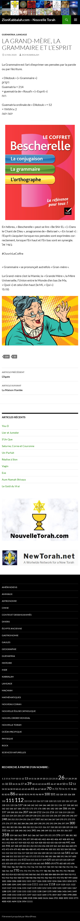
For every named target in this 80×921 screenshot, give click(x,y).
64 (29, 789)
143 (36, 805)
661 (38, 863)
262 (42, 819)
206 (21, 812)
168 (19, 808)
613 (24, 859)
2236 (19, 898)
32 (6, 783)
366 (33, 835)
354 (58, 830)
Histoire (7, 662)
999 (70, 878)
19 (41, 778)
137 (20, 805)
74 (63, 789)
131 (8, 805)
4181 (9, 901)
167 (15, 808)
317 (48, 827)
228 (27, 815)
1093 (24, 884)
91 (28, 794)
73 (59, 788)
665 (42, 863)
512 (7, 853)
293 (51, 823)
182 (52, 808)
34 (13, 784)
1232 (54, 888)
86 (12, 793)
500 (50, 849)
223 (7, 815)
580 (46, 856)
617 (40, 859)
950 (38, 878)
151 (56, 805)
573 (38, 856)
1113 (41, 884)
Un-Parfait (8, 452)
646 (27, 863)
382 (75, 835)
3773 (76, 898)
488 (31, 849)
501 (54, 849)
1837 (59, 894)
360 (15, 835)
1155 (24, 888)
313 (32, 827)
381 (71, 835)
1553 (14, 894)
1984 (64, 894)
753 (67, 867)
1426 (64, 891)
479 (15, 849)
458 (47, 846)
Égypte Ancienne (12, 628)
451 (28, 846)
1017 (34, 881)
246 (71, 815)
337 (12, 830)
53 (74, 784)
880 (46, 874)
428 (40, 842)
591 (62, 856)
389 (15, 839)
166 (11, 808)
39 (29, 783)
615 (32, 859)
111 (10, 800)
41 (36, 784)
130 (3, 805)
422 (32, 842)
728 (48, 867)
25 (56, 778)
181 (48, 808)
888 (54, 874)
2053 (9, 898)
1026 (39, 881)
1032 (49, 881)
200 (12, 812)
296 (59, 823)
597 (70, 856)
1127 (9, 888)
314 (36, 827)
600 (74, 856)
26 (61, 777)
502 (58, 849)
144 (40, 805)
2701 (56, 898)
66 (36, 789)
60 (17, 789)
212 (39, 812)
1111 (35, 884)
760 (3, 871)
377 (63, 835)
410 (72, 839)
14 (29, 778)
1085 (9, 884)
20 (44, 778)
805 (3, 874)
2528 (30, 898)
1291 (9, 891)
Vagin (5, 466)
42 (39, 784)
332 (75, 827)
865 (38, 874)
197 (4, 812)
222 (3, 815)
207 (25, 812)
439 (60, 842)
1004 (9, 881)
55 (6, 789)
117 (42, 801)
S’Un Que (7, 439)
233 (47, 815)
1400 (54, 891)
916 (11, 878)
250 (9, 819)
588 (58, 856)
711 (24, 867)
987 (66, 878)
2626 (45, 898)
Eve (4, 472)
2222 (14, 898)
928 (19, 878)
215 (47, 812)
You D (5, 425)
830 (19, 874)
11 (20, 778)
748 (60, 867)
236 (55, 815)
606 (7, 859)
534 (55, 853)
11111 (30, 901)
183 (56, 808)
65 (32, 788)
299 (67, 823)
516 (19, 853)
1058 (69, 881)
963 (50, 878)
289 (36, 823)
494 (42, 849)
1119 (58, 884)
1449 (74, 891)
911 (74, 874)
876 (42, 874)
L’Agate (13, 374)
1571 (24, 894)
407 (60, 839)
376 (58, 835)
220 (69, 812)
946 (34, 878)
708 (21, 867)
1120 (63, 884)
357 (70, 830)
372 (50, 835)
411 (4, 842)
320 (56, 827)
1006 (14, 881)
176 (39, 808)
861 (34, 874)
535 (58, 853)
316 (44, 827)
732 (56, 867)
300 (72, 823)
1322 (29, 891)
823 (15, 874)
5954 (24, 901)
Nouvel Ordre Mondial (16, 718)
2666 (51, 898)
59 (14, 789)
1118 (52, 884)
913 (3, 878)
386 (12, 839)
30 (75, 778)
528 (43, 853)
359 (12, 835)
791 (61, 871)
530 (47, 853)
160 (72, 805)
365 (29, 835)
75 (66, 789)
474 (11, 849)
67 (39, 789)
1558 (19, 894)
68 (42, 789)
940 (31, 878)
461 (55, 846)
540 (62, 853)
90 (25, 794)
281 (15, 823)
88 (20, 794)
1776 (49, 894)
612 (19, 859)
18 (38, 778)
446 (8, 846)
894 (58, 874)
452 (32, 846)
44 (45, 784)
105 (65, 794)
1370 (49, 891)
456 (43, 846)
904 (66, 874)
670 (52, 863)
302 (8, 827)
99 (42, 794)
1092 (19, 884)
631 (3, 863)
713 (28, 867)
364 (25, 835)
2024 (4, 898)
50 (63, 783)
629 (72, 859)
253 (17, 819)
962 (46, 878)
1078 (4, 884)
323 (60, 827)
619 (44, 859)
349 (46, 830)
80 (75, 789)
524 (35, 853)
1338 (39, 891)
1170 (34, 888)
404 (48, 839)
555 (19, 856)
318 (52, 827)
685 (65, 863)
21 (47, 778)
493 (38, 849)
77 (69, 789)
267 (53, 819)
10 (17, 778)
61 (20, 789)
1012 (24, 881)
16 (35, 778)
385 (7, 839)
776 (37, 871)
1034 (54, 881)
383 (3, 839)
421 (28, 842)
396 (24, 839)
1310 (19, 891)
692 (69, 863)
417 (16, 842)
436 (56, 842)
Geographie (9, 649)
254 (21, 819)
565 (27, 856)
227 (23, 815)
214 (6, 356)
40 (33, 784)
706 (13, 867)
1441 (69, 891)
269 (57, 819)
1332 (34, 891)
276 (7, 823)
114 (30, 801)
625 (61, 859)
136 (15, 805)
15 (32, 778)
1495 (4, 894)
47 (55, 784)
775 (33, 871)
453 (36, 846)
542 (72, 853)
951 (42, 878)
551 (11, 856)
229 (31, 815)
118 (46, 801)
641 (23, 863)
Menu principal (75, 19)
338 (16, 830)
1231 (49, 888)
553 (15, 856)
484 (23, 849)
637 (19, 863)
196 (73, 808)
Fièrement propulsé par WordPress (19, 916)
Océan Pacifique (12, 731)
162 (3, 808)
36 (19, 784)
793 (65, 871)
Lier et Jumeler (10, 432)
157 (64, 805)
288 (31, 823)
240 (63, 815)
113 (26, 801)
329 (67, 827)
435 (52, 842)
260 (37, 819)
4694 (14, 901)
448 (16, 846)
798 (69, 871)
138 (24, 805)
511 (3, 853)
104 (61, 794)
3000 (61, 898)
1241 (59, 888)
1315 (24, 891)
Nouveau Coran (11, 704)
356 (66, 830)
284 (23, 823)
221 (72, 812)
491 (34, 849)
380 (67, 835)
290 (39, 823)
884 (50, 874)
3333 (71, 898)
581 (50, 856)
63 (26, 789)
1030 (44, 881)
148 (48, 805)
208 (31, 812)
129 (75, 801)
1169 (29, 888)
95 (34, 794)
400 (36, 839)
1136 (19, 888)
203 (16, 812)
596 (66, 856)
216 (52, 812)
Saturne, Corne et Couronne (18, 446)
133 (12, 805)
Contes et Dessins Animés (16, 614)
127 (71, 801)
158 (68, 805)
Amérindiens (9, 587)
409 (68, 839)
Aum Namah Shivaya (14, 479)
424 (36, 842)
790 (57, 871)
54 (3, 789)
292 (47, 823)
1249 (64, 888)
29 (72, 778)
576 (42, 856)
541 (67, 852)
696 (72, 863)
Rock (5, 745)
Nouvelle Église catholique (19, 711)
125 (63, 801)
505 (70, 849)
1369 (44, 891)
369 (42, 835)
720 (40, 867)
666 (47, 863)
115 (34, 801)
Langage (21, 34)
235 (51, 815)
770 (16, 870)
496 (46, 849)
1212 (44, 888)
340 (21, 830)
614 (28, 859)
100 (47, 794)
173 (31, 808)
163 (7, 808)
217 (56, 812)
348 (42, 830)
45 (48, 783)
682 (61, 863)
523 (31, 853)
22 (50, 778)
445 (3, 846)
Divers (6, 621)
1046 (59, 881)
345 (33, 830)
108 (73, 794)
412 (8, 842)
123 (59, 801)
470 (75, 846)
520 (27, 853)
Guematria (8, 34)
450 (24, 846)
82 (6, 794)
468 (71, 846)
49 (61, 784)
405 (52, 839)
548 (7, 856)
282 (19, 823)
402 (44, 839)
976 (62, 878)
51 (67, 784)
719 (36, 867)
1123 (4, 888)
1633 (39, 894)
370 (46, 835)
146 (44, 805)
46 (52, 784)
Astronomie (9, 601)
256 (28, 819)
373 (53, 835)
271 (65, 819)
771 (21, 871)
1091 (14, 884)
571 (31, 856)
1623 (34, 894)
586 (54, 856)
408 (64, 839)
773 (29, 871)
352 (50, 830)
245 (67, 815)
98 (40, 794)
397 (28, 839)
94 (31, 794)
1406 (59, 891)
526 (39, 853)
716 (32, 867)
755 (71, 867)
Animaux (7, 594)
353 (54, 830)
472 (3, 849)
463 (59, 846)
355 (62, 830)
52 (15, 356)
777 (41, 870)
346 (38, 830)
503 (62, 849)
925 (15, 878)
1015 (29, 881)
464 (63, 846)
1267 (74, 888)
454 (39, 846)
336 (8, 830)
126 (67, 801)
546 (3, 856)
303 (12, 827)
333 (4, 830)
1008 (19, 881)
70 (49, 788)
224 (11, 815)
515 (15, 853)
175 (35, 808)
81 (3, 794)
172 (27, 808)
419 (20, 842)
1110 (29, 884)
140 (28, 805)
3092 (66, 898)
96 (37, 794)
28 (69, 778)
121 (55, 801)
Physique (7, 738)
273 (73, 819)
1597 (29, 894)
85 (8, 794)
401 (39, 839)
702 (9, 867)
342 (24, 830)
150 (52, 805)
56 (8, 789)
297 (63, 823)
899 (62, 874)
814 (11, 874)
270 (61, 819)
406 (56, 839)
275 (3, 823)
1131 (14, 888)
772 (25, 871)
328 (63, 827)
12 (23, 778)
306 (20, 827)
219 (65, 812)
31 (3, 784)
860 (31, 874)
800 (72, 871)
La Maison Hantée (12, 388)
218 (60, 812)
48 (58, 784)
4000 (4, 901)
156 (60, 805)
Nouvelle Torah (11, 724)
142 (32, 805)
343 (29, 830)
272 (69, 819)
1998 (69, 894)
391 (20, 839)
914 (7, 878)
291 (43, 823)
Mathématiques (11, 697)
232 (43, 815)
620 (49, 859)
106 (69, 794)
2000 (74, 894)
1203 (39, 888)
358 (5, 834)
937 (23, 878)
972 (58, 878)
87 (17, 794)
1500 (9, 894)
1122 (73, 884)
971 (54, 878)
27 (66, 778)
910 (70, 874)
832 (23, 874)
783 (49, 871)
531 (51, 853)
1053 (64, 881)
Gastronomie (10, 635)
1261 (69, 888)
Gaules (6, 642)
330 (71, 827)
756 (75, 867)
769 (11, 871)
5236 (19, 901)
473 (7, 849)
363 (20, 835)
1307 (14, 891)
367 (37, 835)
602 (3, 859)
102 (57, 794)
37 (22, 783)
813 (7, 874)
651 (31, 863)
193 (69, 808)
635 (15, 863)
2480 (25, 898)
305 (15, 827)
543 (76, 853)
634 (11, 863)
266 (50, 819)
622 (53, 859)
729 (52, 867)
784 (53, 871)
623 (57, 859)
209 (34, 812)
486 (27, 849)
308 (24, 827)
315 (40, 827)
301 (4, 827)
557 (23, 856)
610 (11, 859)
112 (19, 800)
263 (46, 819)
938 (27, 878)
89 (23, 794)
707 (17, 867)
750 (63, 867)
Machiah (7, 690)
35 (16, 784)
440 (63, 842)
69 (45, 789)
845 (27, 874)
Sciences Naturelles (14, 752)
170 (23, 808)
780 (45, 871)
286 (27, 823)
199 (8, 812)
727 (44, 867)
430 (44, 842)
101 (52, 794)
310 (28, 827)
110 (3, 801)
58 (11, 789)
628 (69, 859)
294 (55, 823)
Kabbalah (8, 676)
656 (34, 863)
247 (75, 815)
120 (51, 801)
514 (11, 853)
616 (36, 859)
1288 (4, 891)
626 (65, 859)
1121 (68, 884)
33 (10, 783)
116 (38, 801)
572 (34, 856)
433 (48, 842)
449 (20, 846)
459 (51, 846)
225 (15, 815)
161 (76, 805)
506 (74, 849)
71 (53, 789)
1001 (4, 881)
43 (42, 784)
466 (67, 846)
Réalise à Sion (9, 459)
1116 (46, 884)
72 (56, 788)
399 (32, 839)
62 (23, 789)
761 (7, 871)
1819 (54, 894)
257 (33, 819)
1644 (44, 894)
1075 (74, 881)
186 (65, 808)
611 (15, 859)
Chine (5, 607)
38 (25, 784)
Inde (4, 669)
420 (24, 842)
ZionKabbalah (30, 54)
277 (11, 823)
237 (59, 815)
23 (53, 778)
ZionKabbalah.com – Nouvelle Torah (28, 20)
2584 (35, 898)
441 (68, 842)
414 (12, 842)
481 (19, 849)
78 (72, 789)
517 (23, 853)
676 (56, 863)
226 (19, 815)
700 (4, 866)
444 (73, 842)
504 (66, 849)
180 (44, 808)
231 (39, 815)
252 (13, 819)
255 (24, 819)
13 (26, 778)
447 (12, 846)
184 (60, 808)
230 (34, 815)
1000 (74, 877)
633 (7, 863)
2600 (40, 898)
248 (4, 819)
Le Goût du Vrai (11, 486)
